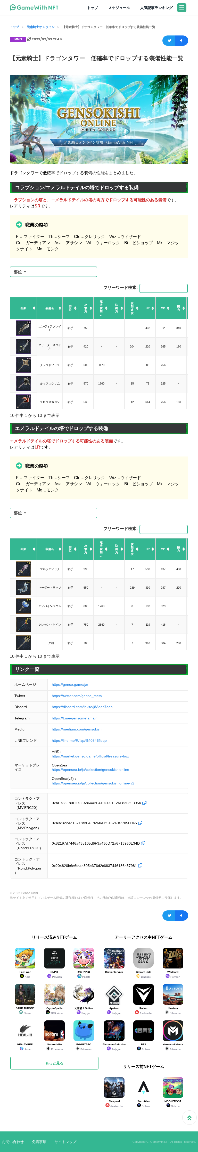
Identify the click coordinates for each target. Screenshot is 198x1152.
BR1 (145, 1047)
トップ (92, 8)
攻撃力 (85, 308)
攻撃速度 (132, 308)
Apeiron (115, 1010)
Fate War (25, 974)
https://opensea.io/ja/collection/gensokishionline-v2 (93, 783)
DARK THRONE (25, 1010)
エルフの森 (83, 974)
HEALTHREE (25, 1047)
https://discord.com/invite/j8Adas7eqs (82, 707)
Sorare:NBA (55, 1047)
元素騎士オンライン (41, 27)
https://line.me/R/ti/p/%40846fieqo (79, 740)
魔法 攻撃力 (101, 308)
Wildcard (173, 974)
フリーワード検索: (120, 287)
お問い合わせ (13, 1142)
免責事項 (39, 1142)
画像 (23, 308)
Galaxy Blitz (143, 974)
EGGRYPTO (84, 1047)
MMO (18, 39)
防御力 (116, 308)
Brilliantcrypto (114, 972)
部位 (70, 308)
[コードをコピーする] (144, 803)
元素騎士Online (84, 1010)
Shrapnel (116, 1104)
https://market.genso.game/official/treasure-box (90, 756)
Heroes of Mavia (173, 1047)
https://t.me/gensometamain (74, 718)
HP (148, 308)
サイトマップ (65, 1142)
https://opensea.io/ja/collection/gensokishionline (90, 769)
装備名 (49, 308)
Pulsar (145, 1010)
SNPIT (56, 974)
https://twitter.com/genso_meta (77, 696)
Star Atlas (143, 1104)
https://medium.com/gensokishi (77, 729)
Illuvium (174, 1010)
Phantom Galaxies (114, 1047)
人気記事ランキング (156, 8)
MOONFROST (172, 1104)
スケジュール (119, 8)
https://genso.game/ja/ (70, 684)
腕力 (178, 308)
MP (163, 308)
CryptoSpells (54, 1010)
